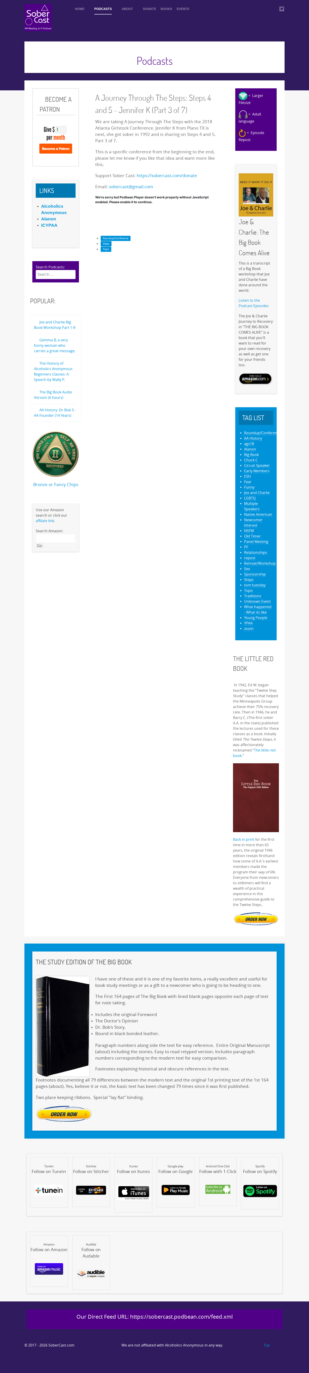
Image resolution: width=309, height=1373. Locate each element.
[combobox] (56, 274)
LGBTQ (250, 498)
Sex (247, 569)
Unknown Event (257, 601)
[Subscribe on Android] (217, 1189)
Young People (255, 618)
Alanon (250, 449)
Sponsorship (255, 574)
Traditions (252, 596)
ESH (247, 476)
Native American (258, 514)
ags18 (249, 444)
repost (249, 558)
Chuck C (251, 460)
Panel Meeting (256, 542)
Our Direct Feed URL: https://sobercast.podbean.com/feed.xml (154, 1317)
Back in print (243, 839)
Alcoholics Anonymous (184, 1345)
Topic (106, 249)
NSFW (249, 531)
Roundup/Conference (115, 238)
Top (266, 1345)
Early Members (257, 471)
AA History (253, 438)
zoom (249, 628)
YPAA (248, 623)
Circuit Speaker (257, 465)
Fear (248, 482)
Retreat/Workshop (260, 563)
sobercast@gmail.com (131, 186)
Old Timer (252, 536)
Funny (249, 487)
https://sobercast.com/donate (167, 175)
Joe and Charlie (257, 493)
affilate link (45, 521)
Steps (106, 243)
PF (246, 547)
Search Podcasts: (50, 267)
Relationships (255, 552)
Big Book (251, 455)
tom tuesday (255, 585)
